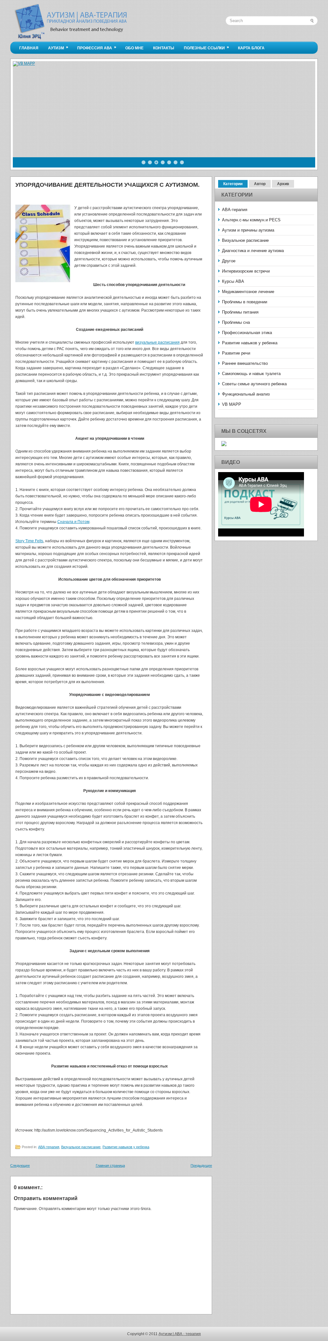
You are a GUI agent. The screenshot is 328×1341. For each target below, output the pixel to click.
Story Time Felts (29, 541)
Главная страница (110, 1165)
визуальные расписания (157, 342)
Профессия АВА (96, 47)
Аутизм (58, 47)
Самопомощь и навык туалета (251, 373)
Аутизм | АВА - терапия (180, 1334)
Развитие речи (236, 353)
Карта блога (251, 48)
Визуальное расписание (81, 1147)
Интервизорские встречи (246, 271)
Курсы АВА (233, 281)
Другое (228, 260)
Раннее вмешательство (245, 363)
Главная (28, 48)
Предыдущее (201, 1165)
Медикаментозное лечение (248, 291)
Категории (232, 184)
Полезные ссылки (206, 47)
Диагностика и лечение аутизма (253, 250)
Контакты (163, 48)
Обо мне (134, 48)
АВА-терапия (48, 1147)
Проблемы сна (236, 322)
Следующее (20, 1165)
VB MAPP (231, 404)
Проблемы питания (240, 312)
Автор (260, 184)
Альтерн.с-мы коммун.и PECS (251, 219)
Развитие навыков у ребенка (125, 1147)
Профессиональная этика (247, 332)
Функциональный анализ (246, 394)
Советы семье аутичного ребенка (254, 383)
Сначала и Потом (73, 521)
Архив (283, 184)
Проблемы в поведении (244, 301)
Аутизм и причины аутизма (248, 230)
